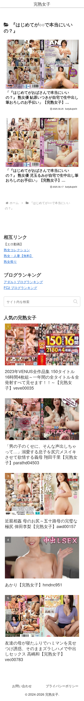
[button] (75, 301)
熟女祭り (10, 261)
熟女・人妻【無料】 (18, 255)
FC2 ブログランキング (20, 287)
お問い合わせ (22, 685)
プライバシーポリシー (62, 685)
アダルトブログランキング (23, 281)
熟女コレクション (17, 249)
